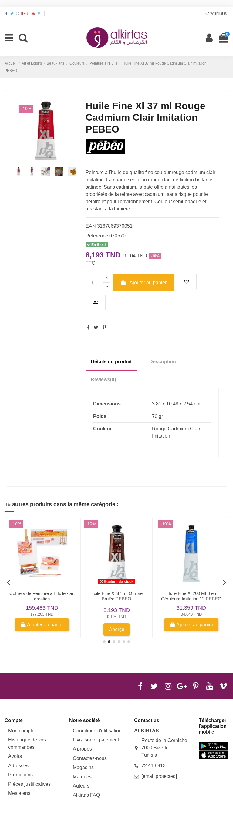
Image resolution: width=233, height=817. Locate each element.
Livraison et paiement (96, 739)
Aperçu (116, 629)
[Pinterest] (104, 327)
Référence (97, 235)
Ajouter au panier (148, 282)
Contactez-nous (90, 758)
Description (162, 361)
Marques (82, 776)
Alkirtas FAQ (86, 795)
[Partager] (88, 327)
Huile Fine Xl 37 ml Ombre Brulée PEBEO (116, 596)
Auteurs (81, 785)
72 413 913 (153, 765)
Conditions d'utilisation (97, 730)
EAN (91, 226)
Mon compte (21, 730)
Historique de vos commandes (27, 743)
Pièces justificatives (29, 784)
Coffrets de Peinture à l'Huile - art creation (42, 596)
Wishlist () (218, 13)
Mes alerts (19, 793)
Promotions (20, 774)
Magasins (83, 767)
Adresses (18, 765)
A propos (82, 748)
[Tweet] (96, 327)
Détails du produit (111, 361)
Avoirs (15, 756)
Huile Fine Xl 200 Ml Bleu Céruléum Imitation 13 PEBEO (191, 596)
